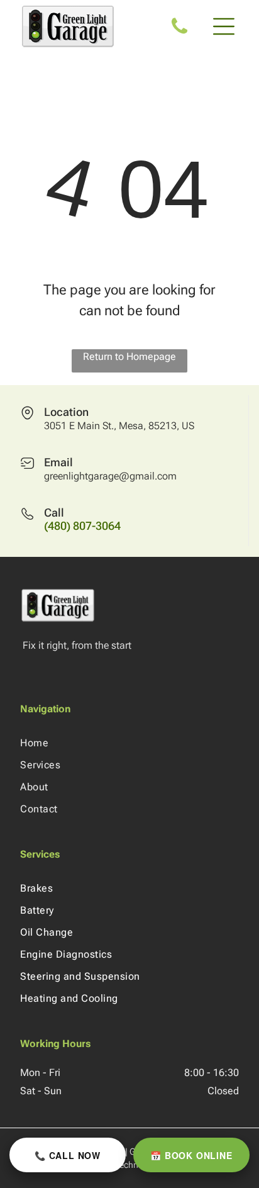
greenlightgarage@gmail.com (110, 476)
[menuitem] (129, 743)
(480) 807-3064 (82, 525)
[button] (223, 26)
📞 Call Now (68, 1155)
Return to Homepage (129, 356)
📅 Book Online (191, 1155)
